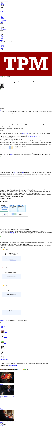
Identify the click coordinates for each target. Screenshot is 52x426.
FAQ (2, 35)
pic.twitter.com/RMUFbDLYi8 (36, 136)
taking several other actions (25, 133)
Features (2, 22)
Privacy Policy (5, 425)
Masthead (2, 46)
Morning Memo (3, 19)
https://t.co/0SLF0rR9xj (30, 136)
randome (5, 343)
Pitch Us (2, 48)
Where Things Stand (3, 20)
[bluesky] (0, 11)
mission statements (12, 232)
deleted (23, 172)
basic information (12, 154)
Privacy (2, 38)
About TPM (2, 45)
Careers (2, 47)
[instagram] (2, 11)
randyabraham (5, 332)
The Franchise (3, 21)
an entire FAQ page (15, 172)
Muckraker (2, 18)
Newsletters (2, 4)
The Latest (2, 3)
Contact (2, 36)
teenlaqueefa (5, 337)
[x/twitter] (1, 11)
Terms (2, 37)
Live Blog (2, 17)
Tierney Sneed (1, 320)
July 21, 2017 (13, 137)
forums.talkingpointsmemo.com (12, 365)
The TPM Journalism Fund (4, 29)
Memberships (2, 28)
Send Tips (1, 76)
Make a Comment (3, 326)
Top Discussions (3, 327)
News (2, 16)
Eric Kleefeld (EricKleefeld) (4, 359)
